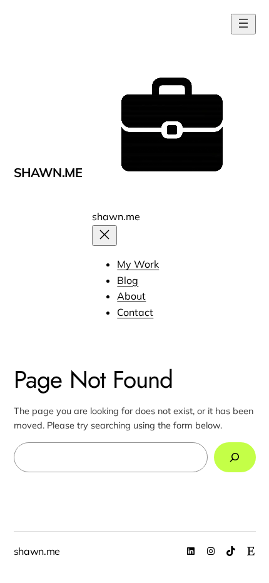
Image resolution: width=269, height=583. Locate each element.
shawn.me (48, 172)
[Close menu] (104, 235)
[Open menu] (243, 24)
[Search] (235, 457)
